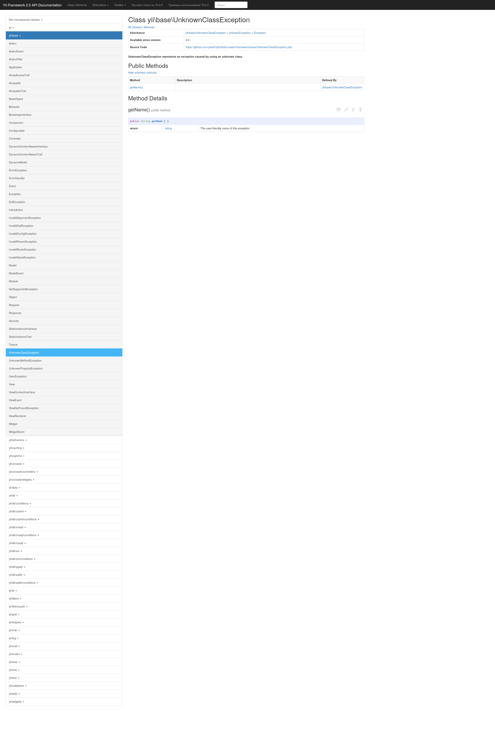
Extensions (100, 5)
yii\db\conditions (19, 503)
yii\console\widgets (20, 479)
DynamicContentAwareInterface (28, 146)
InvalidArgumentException (25, 218)
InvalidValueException (22, 257)
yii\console (15, 464)
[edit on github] (346, 109)
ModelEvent (16, 273)
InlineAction (16, 210)
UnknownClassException (24, 352)
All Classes (135, 27)
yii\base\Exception (240, 33)
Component (16, 123)
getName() (136, 87)
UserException (18, 376)
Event (12, 186)
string (145, 121)
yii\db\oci (14, 551)
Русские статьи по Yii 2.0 (147, 5)
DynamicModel (18, 162)
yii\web (13, 693)
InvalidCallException (21, 226)
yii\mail (13, 646)
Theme (13, 344)
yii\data (13, 487)
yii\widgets (15, 701)
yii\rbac (13, 662)
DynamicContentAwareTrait (25, 154)
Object (13, 297)
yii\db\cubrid (16, 511)
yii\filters (14, 598)
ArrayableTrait (17, 91)
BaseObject (16, 99)
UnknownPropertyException (26, 368)
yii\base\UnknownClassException (206, 33)
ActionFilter (16, 59)
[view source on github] (338, 109)
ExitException (17, 202)
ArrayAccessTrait (19, 75)
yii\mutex (14, 654)
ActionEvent (16, 51)
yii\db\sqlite (16, 575)
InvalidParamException (23, 241)
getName (157, 121)
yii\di (12, 590)
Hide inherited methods (142, 72)
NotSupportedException (23, 289)
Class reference (77, 5)
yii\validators (17, 686)
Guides (119, 5)
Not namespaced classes (24, 19)
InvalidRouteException (22, 249)
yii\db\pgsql (16, 567)
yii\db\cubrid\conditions (23, 519)
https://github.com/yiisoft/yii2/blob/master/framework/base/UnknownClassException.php (239, 47)
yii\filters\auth (17, 606)
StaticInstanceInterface (23, 329)
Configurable (17, 130)
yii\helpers (15, 622)
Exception (15, 194)
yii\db (12, 495)
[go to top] (360, 109)
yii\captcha (16, 456)
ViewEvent (15, 400)
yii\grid (13, 614)
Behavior (14, 107)
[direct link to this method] (353, 109)
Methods (149, 27)
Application (15, 67)
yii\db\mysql (16, 543)
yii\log (13, 638)
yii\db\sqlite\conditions (22, 582)
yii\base (14, 35)
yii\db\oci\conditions (21, 559)
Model (12, 265)
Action (12, 43)
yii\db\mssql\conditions (23, 535)
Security (14, 321)
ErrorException (18, 170)
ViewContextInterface (22, 392)
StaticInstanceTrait (20, 337)
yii (10, 27)
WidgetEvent (16, 432)
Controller (15, 138)
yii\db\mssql (16, 527)
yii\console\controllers (22, 472)
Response (15, 313)
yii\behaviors (17, 440)
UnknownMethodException (25, 360)
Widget (13, 424)
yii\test (13, 678)
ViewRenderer (17, 416)
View (12, 384)
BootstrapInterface (20, 115)
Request (14, 305)
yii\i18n (13, 630)
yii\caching (15, 448)
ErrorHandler (17, 178)
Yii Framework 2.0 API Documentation (32, 4)
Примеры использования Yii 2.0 (189, 5)
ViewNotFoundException (24, 408)
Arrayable (15, 83)
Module (13, 281)
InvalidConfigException (23, 233)
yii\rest (13, 670)
